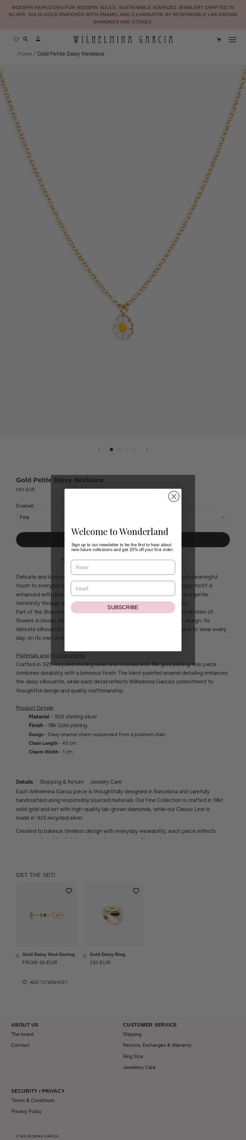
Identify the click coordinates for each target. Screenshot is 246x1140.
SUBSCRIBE (122, 607)
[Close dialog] (173, 496)
